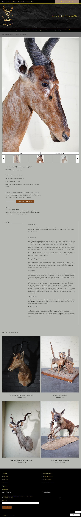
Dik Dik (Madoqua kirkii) (60, 395)
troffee (24, 214)
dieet (47, 277)
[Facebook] (60, 498)
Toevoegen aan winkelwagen (25, 201)
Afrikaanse (69, 228)
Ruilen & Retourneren (48, 473)
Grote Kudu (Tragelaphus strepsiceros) (21, 460)
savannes (55, 262)
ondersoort (38, 246)
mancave (14, 212)
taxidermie (14, 214)
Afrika (44, 264)
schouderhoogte (43, 253)
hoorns (53, 247)
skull (6, 214)
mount (23, 212)
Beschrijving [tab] (7, 222)
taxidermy (20, 214)
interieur (34, 211)
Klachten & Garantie (47, 476)
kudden (35, 282)
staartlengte (67, 252)
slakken (10, 214)
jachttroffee (8, 212)
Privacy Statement (47, 479)
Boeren (62, 229)
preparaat (37, 212)
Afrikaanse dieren (15, 209)
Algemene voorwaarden (48, 483)
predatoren (34, 301)
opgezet (27, 212)
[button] (69, 30)
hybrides (55, 311)
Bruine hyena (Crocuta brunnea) (60, 460)
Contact (5, 473)
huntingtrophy (28, 211)
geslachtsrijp (58, 301)
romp (48, 246)
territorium (55, 285)
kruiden (67, 275)
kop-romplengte (45, 252)
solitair (30, 285)
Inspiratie (5, 479)
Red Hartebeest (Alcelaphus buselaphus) (21, 395)
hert (36, 231)
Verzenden (5, 489)
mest (63, 290)
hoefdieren (58, 283)
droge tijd (35, 278)
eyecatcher (10, 211)
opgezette (32, 212)
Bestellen (5, 483)
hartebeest (22, 211)
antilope (62, 228)
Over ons (5, 476)
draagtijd (46, 300)
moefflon (19, 212)
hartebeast (16, 211)
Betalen (5, 486)
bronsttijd (50, 288)
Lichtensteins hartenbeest (57, 313)
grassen (62, 275)
